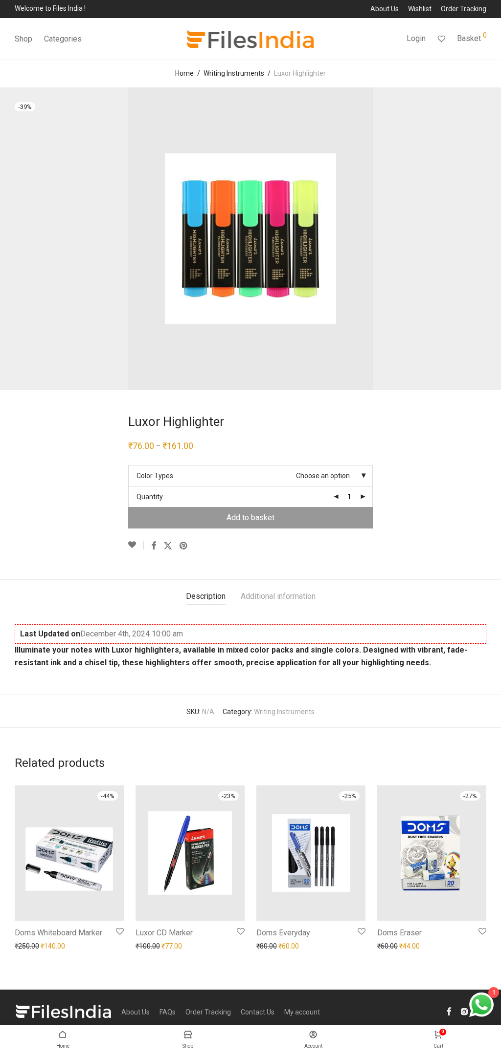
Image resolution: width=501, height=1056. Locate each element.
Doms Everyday (283, 932)
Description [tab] (206, 596)
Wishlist (420, 8)
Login (416, 38)
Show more (29, 946)
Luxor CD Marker (164, 932)
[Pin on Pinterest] (184, 546)
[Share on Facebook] (153, 546)
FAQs (167, 1012)
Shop (23, 38)
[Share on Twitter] (167, 546)
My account (302, 1012)
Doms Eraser (399, 932)
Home (184, 73)
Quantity (150, 497)
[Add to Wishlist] (136, 545)
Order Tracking (463, 8)
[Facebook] (448, 1011)
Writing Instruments (234, 73)
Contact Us (257, 1012)
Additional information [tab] (278, 596)
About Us (384, 8)
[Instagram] (464, 1011)
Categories (63, 38)
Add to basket (250, 517)
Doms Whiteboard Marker (58, 932)
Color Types (155, 476)
